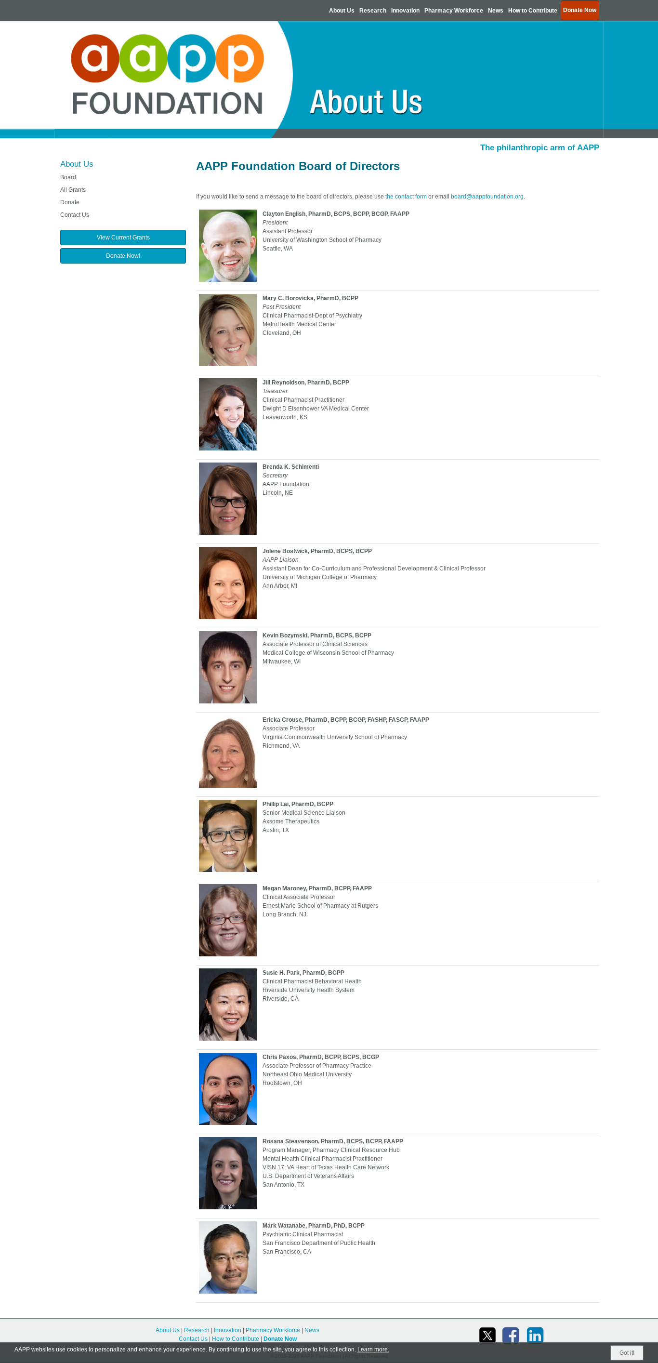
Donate (69, 202)
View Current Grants (123, 237)
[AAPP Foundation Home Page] (329, 79)
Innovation (405, 10)
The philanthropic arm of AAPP (539, 147)
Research (372, 10)
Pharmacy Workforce (453, 10)
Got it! (626, 1353)
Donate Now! (123, 255)
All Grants (73, 189)
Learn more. (373, 1349)
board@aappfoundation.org (487, 196)
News (495, 10)
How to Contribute (532, 10)
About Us (342, 10)
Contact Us (74, 215)
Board (68, 177)
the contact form (406, 196)
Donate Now (280, 1339)
